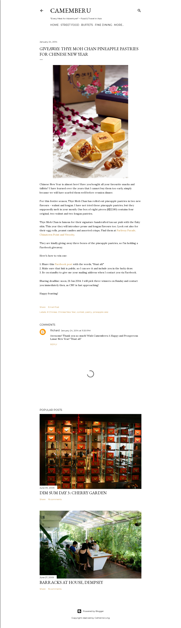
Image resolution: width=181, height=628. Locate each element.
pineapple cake (100, 312)
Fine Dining (103, 25)
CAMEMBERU (70, 10)
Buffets (87, 25)
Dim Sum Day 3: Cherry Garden (73, 492)
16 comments (55, 499)
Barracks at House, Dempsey (71, 582)
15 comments (55, 589)
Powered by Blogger (93, 611)
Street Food (70, 25)
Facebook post (63, 264)
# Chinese (52, 312)
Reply (53, 344)
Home (54, 25)
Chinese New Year (67, 312)
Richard (55, 330)
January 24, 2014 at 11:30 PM (75, 330)
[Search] (139, 9)
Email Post (53, 307)
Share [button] (42, 307)
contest (80, 312)
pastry (88, 312)
